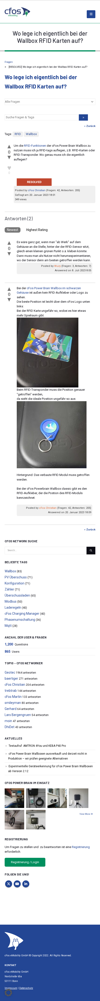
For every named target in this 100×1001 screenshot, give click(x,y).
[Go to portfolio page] (14, 798)
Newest (12, 230)
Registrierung (81, 847)
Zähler (9, 589)
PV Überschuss (16, 577)
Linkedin (25, 883)
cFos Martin (13, 697)
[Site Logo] (14, 940)
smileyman (13, 703)
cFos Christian (36, 190)
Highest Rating (37, 230)
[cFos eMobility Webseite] (17, 11)
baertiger (11, 678)
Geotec (10, 672)
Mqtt (8, 626)
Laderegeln (13, 607)
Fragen (9, 62)
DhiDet (9, 727)
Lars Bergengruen (18, 715)
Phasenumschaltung (20, 619)
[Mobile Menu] (91, 14)
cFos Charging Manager (22, 613)
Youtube (17, 883)
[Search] (91, 550)
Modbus (11, 601)
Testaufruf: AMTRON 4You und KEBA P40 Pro (37, 745)
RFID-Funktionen (35, 145)
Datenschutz (26, 988)
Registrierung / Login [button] (25, 862)
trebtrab (11, 690)
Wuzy (57, 266)
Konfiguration (14, 583)
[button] (8, 992)
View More (85, 814)
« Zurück (89, 126)
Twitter (8, 883)
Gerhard (11, 709)
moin (8, 721)
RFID (18, 134)
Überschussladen (17, 595)
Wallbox (31, 134)
